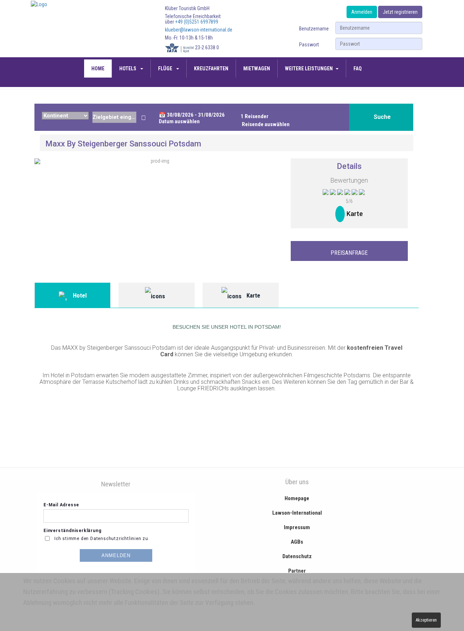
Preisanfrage (349, 253)
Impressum (297, 527)
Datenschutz (297, 556)
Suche (382, 116)
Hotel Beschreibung (73, 300)
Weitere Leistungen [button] (309, 68)
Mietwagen (256, 68)
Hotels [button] (128, 68)
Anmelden (361, 12)
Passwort (309, 44)
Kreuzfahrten (211, 68)
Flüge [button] (165, 68)
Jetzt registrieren (400, 12)
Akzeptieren (426, 620)
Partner (297, 571)
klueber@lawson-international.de (198, 30)
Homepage (297, 498)
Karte (355, 213)
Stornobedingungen (157, 295)
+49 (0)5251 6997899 (196, 22)
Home (97, 68)
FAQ (357, 68)
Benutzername (314, 29)
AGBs (297, 542)
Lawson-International (297, 513)
